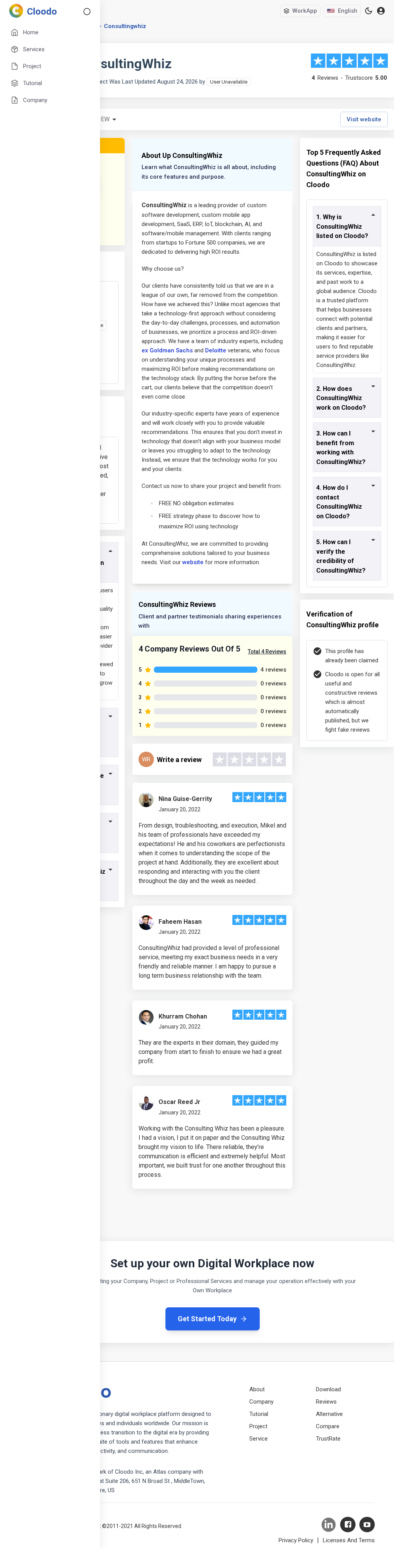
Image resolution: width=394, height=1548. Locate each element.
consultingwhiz (125, 26)
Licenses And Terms (349, 1540)
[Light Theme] (368, 11)
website (193, 562)
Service (258, 1438)
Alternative (329, 1414)
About (257, 1389)
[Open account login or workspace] (381, 11)
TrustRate (328, 1438)
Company (261, 1401)
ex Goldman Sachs (167, 350)
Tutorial (258, 1414)
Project (258, 1426)
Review (99, 119)
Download (328, 1389)
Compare (327, 1426)
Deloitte (215, 350)
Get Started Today (207, 1319)
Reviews (326, 1401)
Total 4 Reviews (267, 651)
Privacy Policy (296, 1540)
